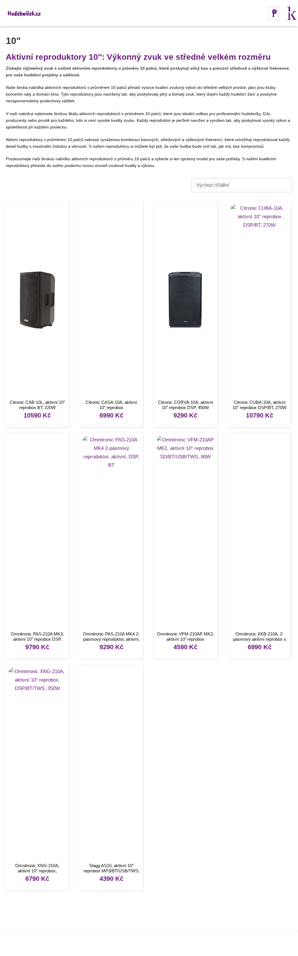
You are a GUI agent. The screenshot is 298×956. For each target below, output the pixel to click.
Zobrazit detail (37, 301)
